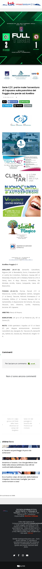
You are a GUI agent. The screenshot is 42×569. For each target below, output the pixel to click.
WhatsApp (25, 102)
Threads (19, 106)
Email (29, 106)
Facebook (13, 102)
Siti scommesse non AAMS (7, 495)
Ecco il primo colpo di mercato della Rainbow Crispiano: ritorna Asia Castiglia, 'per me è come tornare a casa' (20, 479)
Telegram (8, 106)
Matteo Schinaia (31, 516)
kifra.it (30, 533)
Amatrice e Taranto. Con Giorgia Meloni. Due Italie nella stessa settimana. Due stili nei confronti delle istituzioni (19, 465)
